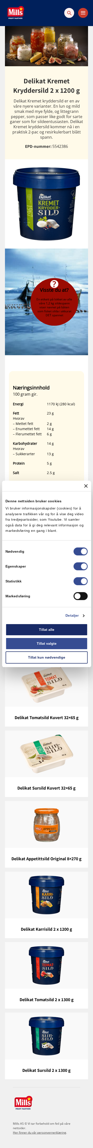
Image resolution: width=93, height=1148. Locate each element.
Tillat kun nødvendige (46, 657)
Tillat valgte (47, 643)
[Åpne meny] (83, 13)
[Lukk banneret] (86, 486)
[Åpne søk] (69, 13)
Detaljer (72, 616)
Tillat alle (46, 630)
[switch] (80, 567)
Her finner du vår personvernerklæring (39, 1132)
